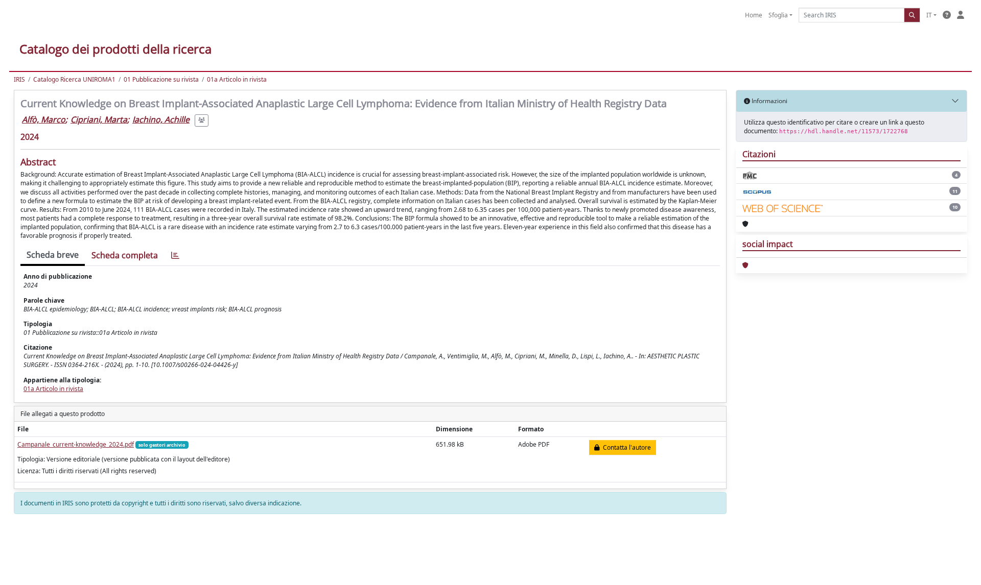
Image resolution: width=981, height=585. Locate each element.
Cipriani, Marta (99, 119)
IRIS (19, 79)
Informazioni (768, 100)
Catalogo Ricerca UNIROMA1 (74, 79)
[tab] (175, 255)
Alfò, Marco (43, 119)
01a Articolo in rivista (237, 79)
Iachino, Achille (161, 119)
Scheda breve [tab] (53, 254)
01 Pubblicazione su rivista (161, 79)
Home (753, 15)
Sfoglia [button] (778, 15)
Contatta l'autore (625, 447)
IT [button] (929, 15)
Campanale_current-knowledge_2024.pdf (75, 444)
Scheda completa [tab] (124, 255)
